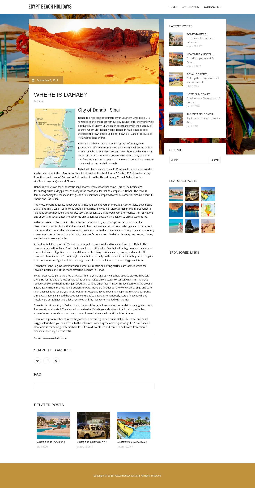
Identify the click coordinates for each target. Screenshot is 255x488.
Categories (190, 6)
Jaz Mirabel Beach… (200, 114)
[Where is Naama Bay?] (134, 425)
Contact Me (212, 6)
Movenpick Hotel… (200, 54)
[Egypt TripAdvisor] (192, 226)
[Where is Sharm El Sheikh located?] (192, 210)
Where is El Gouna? (51, 442)
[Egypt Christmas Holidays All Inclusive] (176, 226)
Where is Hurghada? (92, 442)
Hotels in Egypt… (199, 94)
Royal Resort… (197, 74)
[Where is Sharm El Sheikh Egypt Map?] (208, 210)
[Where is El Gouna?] (54, 425)
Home (173, 6)
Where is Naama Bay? (132, 442)
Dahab (40, 101)
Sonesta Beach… (198, 34)
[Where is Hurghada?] (94, 425)
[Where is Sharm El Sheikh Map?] (176, 210)
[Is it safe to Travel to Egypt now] (208, 226)
